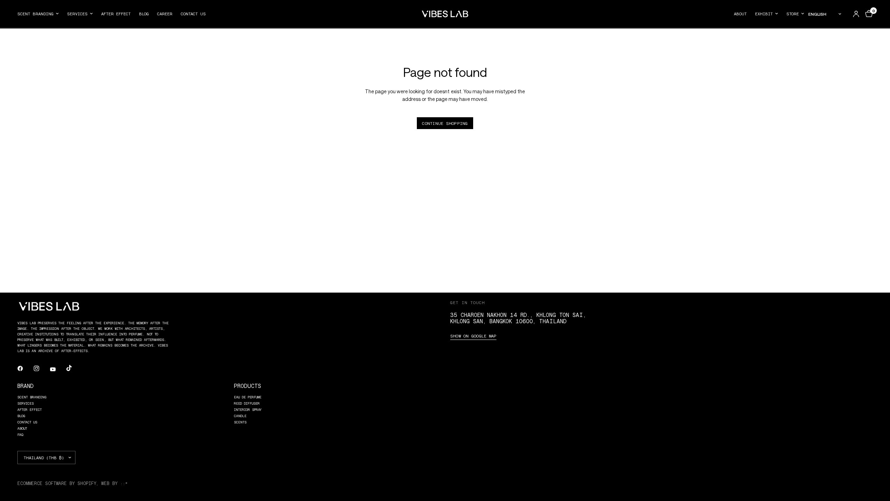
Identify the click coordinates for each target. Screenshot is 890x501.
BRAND (25, 385)
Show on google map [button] (473, 335)
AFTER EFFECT (116, 13)
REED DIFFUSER (247, 403)
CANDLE (240, 416)
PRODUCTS (247, 385)
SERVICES (77, 13)
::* (124, 483)
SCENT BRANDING (35, 13)
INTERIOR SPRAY (247, 409)
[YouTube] (57, 369)
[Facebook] (25, 368)
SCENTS (240, 422)
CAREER (164, 13)
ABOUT (740, 13)
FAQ (20, 434)
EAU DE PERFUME (247, 397)
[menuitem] (40, 14)
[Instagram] (41, 368)
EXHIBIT (764, 13)
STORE (792, 13)
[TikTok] (74, 368)
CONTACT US (193, 13)
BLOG (144, 13)
